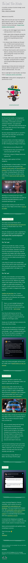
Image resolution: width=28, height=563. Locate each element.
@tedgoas (4, 535)
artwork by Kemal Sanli (14, 105)
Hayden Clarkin (6, 386)
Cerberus (12, 552)
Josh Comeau (17, 309)
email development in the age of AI (16, 224)
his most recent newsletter (15, 396)
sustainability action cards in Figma (16, 510)
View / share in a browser (8, 11)
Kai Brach (13, 392)
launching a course (12, 515)
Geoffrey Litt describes (7, 293)
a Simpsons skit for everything (13, 74)
